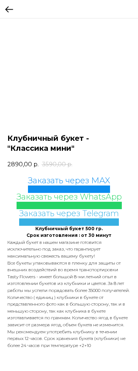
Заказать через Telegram (69, 213)
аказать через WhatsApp (71, 197)
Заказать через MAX (69, 181)
